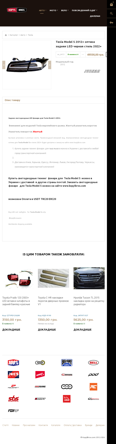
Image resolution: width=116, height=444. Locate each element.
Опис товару (12, 100)
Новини (15, 425)
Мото (53, 10)
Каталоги (55, 425)
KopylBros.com (88, 437)
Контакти (43, 425)
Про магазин (29, 425)
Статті (5, 425)
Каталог (14, 35)
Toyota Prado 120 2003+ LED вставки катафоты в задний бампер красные (16, 301)
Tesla (30, 35)
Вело (64, 10)
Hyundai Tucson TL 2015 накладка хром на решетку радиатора (89, 301)
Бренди (88, 425)
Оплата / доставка (73, 425)
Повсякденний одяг (84, 10)
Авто (42, 10)
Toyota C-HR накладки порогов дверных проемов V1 (53, 301)
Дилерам (95, 16)
